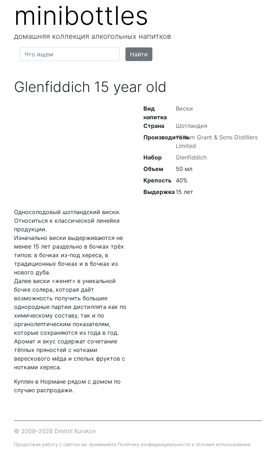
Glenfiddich (191, 157)
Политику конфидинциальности (154, 444)
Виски (184, 108)
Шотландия (191, 125)
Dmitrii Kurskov (75, 431)
